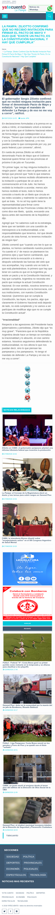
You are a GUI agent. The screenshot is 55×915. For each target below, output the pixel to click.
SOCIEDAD (20, 893)
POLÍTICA (30, 893)
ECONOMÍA (20, 897)
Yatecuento (12, 835)
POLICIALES (32, 897)
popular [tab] (27, 623)
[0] (27, 368)
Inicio (4, 49)
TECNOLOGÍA (22, 901)
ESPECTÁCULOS (8, 901)
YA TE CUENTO (7, 893)
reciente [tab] (27, 628)
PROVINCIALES (8, 897)
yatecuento (14, 9)
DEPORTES (40, 893)
